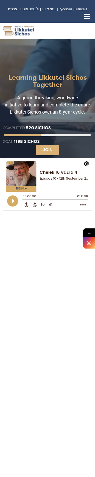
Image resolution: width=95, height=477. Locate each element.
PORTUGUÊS (29, 9)
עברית (12, 9)
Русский (66, 9)
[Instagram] (89, 243)
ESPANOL (49, 9)
